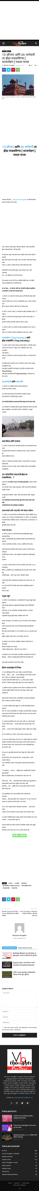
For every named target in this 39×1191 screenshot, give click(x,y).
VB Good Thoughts (9, 65)
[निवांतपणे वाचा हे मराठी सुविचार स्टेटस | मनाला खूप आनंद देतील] (7, 1127)
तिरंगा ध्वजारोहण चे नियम (26, 885)
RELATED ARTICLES (9, 948)
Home (4, 48)
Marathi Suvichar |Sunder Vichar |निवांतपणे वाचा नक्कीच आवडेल (10, 913)
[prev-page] (3, 982)
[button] (3, 43)
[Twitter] (9, 70)
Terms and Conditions (19, 1185)
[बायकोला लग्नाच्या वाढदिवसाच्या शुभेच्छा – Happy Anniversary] (7, 1118)
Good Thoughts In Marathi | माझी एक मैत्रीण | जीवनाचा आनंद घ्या (28, 913)
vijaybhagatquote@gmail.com (23, 1097)
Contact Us (17, 1183)
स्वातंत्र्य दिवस (14, 888)
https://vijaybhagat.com (19, 938)
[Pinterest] (13, 70)
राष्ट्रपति (19, 381)
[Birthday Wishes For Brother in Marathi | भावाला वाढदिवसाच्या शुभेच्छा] (7, 955)
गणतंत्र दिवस (23, 883)
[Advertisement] (19, 20)
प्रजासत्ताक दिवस (6, 888)
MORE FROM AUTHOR (25, 948)
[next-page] (6, 982)
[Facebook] (4, 70)
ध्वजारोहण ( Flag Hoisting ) (14, 337)
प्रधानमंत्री (6, 381)
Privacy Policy (25, 1183)
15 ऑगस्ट (8, 147)
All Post (9, 48)
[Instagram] (17, 1103)
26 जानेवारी (26, 147)
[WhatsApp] (18, 70)
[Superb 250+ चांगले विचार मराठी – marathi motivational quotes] (7, 965)
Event (9, 51)
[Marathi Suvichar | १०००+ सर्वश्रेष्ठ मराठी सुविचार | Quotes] (7, 1137)
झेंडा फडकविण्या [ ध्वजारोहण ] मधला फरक (11, 885)
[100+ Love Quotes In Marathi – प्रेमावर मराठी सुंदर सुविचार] (7, 974)
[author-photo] (19, 932)
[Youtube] (28, 1103)
